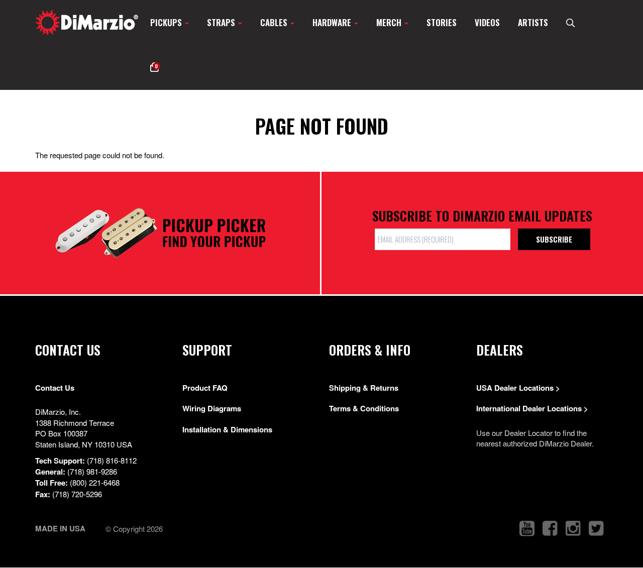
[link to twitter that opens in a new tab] (596, 528)
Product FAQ (205, 387)
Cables (274, 22)
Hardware (332, 22)
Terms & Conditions (364, 408)
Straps (222, 22)
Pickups (167, 22)
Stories (441, 22)
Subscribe (554, 239)
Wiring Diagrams (211, 408)
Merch (389, 22)
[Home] (86, 22)
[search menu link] (570, 22)
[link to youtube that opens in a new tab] (526, 528)
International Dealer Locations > (532, 408)
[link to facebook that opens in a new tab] (550, 528)
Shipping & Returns (363, 387)
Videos (487, 22)
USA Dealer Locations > (518, 387)
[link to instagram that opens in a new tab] (573, 528)
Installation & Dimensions (227, 429)
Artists (533, 22)
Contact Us (54, 387)
